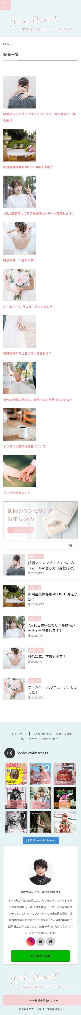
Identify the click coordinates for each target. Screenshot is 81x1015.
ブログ (33, 739)
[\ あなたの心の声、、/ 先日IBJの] (16, 798)
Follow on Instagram (43, 840)
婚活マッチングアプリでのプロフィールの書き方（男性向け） (52, 565)
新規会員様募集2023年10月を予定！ (28, 167)
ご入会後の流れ (42, 733)
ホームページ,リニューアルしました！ (29, 306)
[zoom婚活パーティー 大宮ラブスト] (65, 774)
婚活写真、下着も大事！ (20, 260)
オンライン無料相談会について (24, 446)
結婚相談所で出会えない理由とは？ (27, 353)
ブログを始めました (16, 493)
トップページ (19, 733)
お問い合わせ (50, 739)
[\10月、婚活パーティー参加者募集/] (65, 798)
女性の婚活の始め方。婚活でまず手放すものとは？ (38, 400)
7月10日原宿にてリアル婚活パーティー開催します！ (39, 213)
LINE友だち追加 (40, 955)
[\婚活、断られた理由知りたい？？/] (41, 822)
